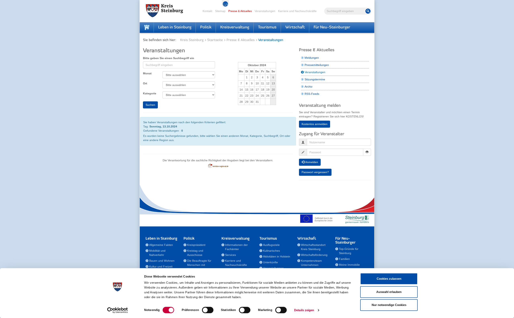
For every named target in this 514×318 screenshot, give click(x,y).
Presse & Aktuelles (240, 11)
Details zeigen (304, 310)
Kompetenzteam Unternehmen (311, 263)
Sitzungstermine (315, 79)
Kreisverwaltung (234, 27)
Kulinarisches (271, 250)
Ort (145, 83)
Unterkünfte (270, 262)
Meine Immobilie (349, 264)
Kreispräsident (196, 244)
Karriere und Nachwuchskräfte (297, 11)
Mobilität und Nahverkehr (157, 252)
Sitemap (220, 11)
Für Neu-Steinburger (332, 27)
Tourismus (267, 27)
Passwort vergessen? (315, 172)
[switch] (207, 310)
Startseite (215, 40)
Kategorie (149, 93)
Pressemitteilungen (317, 65)
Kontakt (207, 11)
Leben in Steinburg (174, 27)
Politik (205, 27)
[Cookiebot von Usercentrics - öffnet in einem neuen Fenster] (117, 310)
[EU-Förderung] (317, 218)
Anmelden (311, 162)
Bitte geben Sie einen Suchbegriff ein (168, 58)
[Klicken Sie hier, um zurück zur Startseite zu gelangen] (147, 27)
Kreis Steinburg (192, 40)
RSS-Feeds (312, 93)
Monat (147, 73)
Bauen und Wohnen (161, 260)
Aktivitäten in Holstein (276, 256)
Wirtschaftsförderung (314, 254)
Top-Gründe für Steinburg (348, 251)
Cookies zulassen (389, 278)
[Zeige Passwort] (367, 152)
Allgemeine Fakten (161, 244)
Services (230, 254)
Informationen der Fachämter (236, 247)
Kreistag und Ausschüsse (195, 252)
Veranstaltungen (265, 11)
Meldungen (312, 57)
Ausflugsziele (271, 244)
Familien (344, 258)
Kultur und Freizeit (160, 266)
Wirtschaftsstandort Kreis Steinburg (313, 247)
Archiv (308, 86)
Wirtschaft (295, 27)
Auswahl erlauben (389, 292)
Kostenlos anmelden (314, 124)
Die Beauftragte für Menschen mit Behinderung (199, 265)
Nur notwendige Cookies (389, 305)
